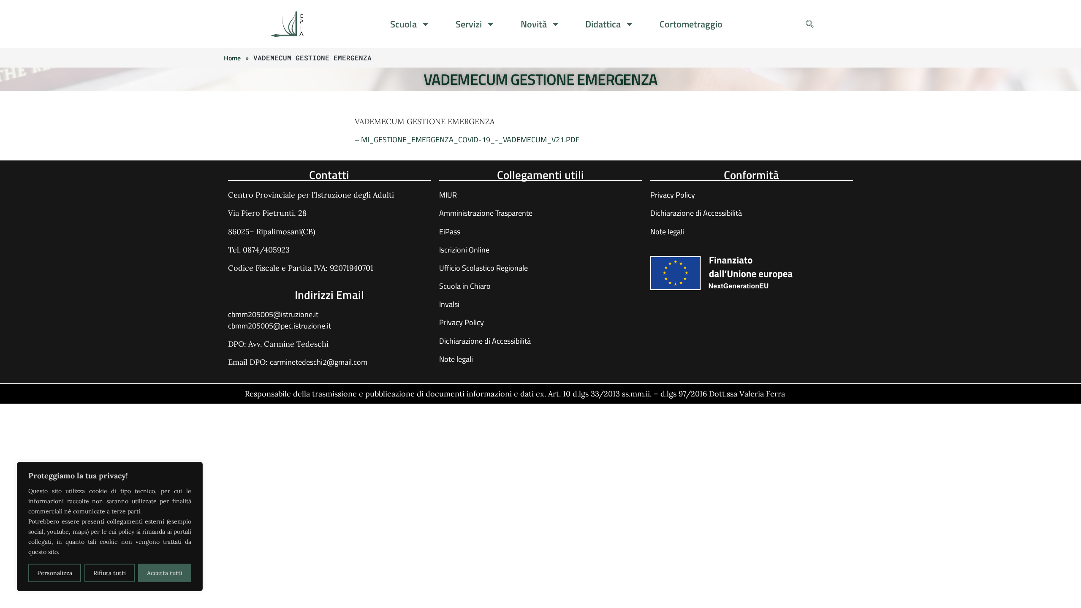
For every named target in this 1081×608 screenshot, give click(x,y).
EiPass (449, 231)
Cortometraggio (691, 24)
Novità (534, 24)
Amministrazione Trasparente (485, 213)
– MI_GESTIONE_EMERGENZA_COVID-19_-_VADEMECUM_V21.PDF (467, 139)
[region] (110, 526)
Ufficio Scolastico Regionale (483, 268)
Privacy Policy (461, 322)
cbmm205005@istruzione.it (273, 314)
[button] (809, 24)
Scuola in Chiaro (465, 286)
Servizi (469, 24)
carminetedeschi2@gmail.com (318, 362)
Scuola (403, 24)
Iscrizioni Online (464, 249)
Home (232, 58)
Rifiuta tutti (109, 573)
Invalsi (449, 304)
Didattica (603, 24)
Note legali (456, 359)
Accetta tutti (164, 573)
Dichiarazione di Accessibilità (485, 341)
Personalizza (54, 573)
